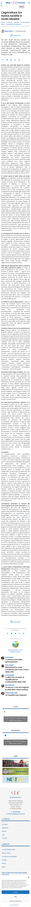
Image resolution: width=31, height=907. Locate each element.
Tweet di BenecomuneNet (16, 719)
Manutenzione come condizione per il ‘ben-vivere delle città (17, 669)
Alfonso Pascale (8, 31)
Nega (15, 896)
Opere (4, 867)
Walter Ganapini (9, 665)
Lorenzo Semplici (9, 675)
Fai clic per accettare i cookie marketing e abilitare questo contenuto (16, 719)
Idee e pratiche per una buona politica (14, 874)
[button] (28, 877)
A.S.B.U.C (26, 517)
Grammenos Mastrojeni (11, 693)
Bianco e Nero (6, 853)
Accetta (15, 892)
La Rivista (6, 819)
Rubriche (6, 844)
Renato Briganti (9, 657)
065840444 (16, 812)
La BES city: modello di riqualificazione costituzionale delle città (15, 679)
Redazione (5, 828)
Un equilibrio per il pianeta (16, 695)
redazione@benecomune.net (16, 814)
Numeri (4, 831)
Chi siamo (5, 824)
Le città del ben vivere (8, 849)
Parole (4, 863)
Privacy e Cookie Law (14, 904)
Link (3, 835)
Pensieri (4, 860)
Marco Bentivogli (9, 685)
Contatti (4, 838)
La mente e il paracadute (9, 856)
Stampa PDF (16, 35)
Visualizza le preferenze (15, 901)
